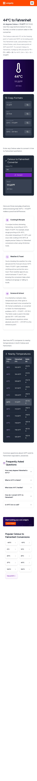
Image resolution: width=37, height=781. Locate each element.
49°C (8, 437)
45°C (8, 409)
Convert (19, 175)
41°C (8, 381)
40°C (8, 374)
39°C (8, 367)
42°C (8, 388)
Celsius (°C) (8, 166)
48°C (8, 430)
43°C (8, 395)
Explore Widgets (11, 523)
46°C (8, 416)
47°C (8, 423)
